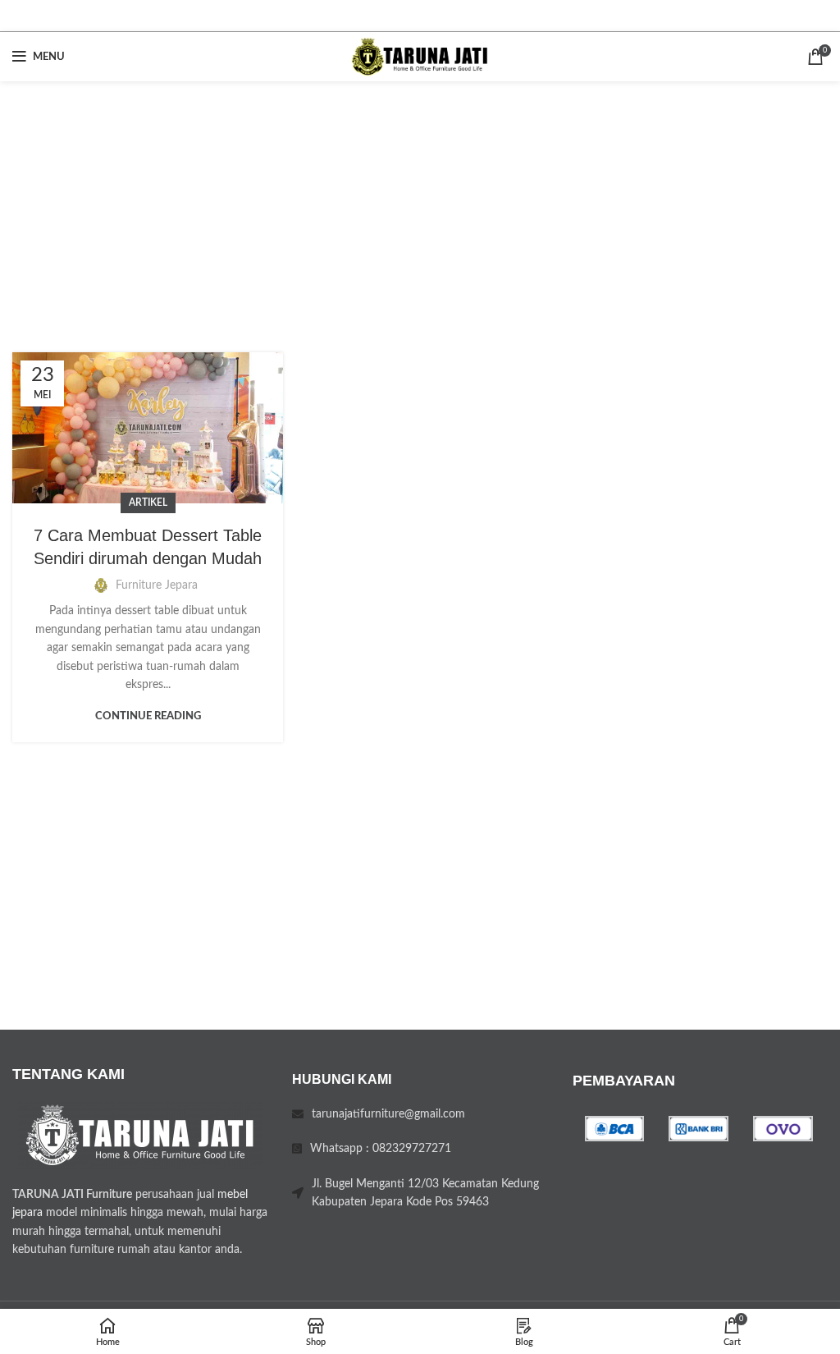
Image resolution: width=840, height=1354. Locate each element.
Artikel (148, 502)
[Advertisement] (420, 204)
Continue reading (148, 716)
